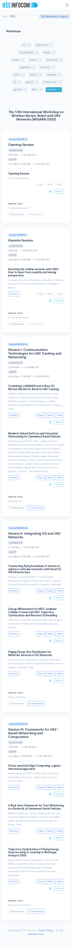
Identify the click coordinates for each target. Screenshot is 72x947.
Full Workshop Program (55, 16)
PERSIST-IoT (49, 82)
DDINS (33, 59)
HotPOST (45, 67)
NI (14, 82)
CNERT (15, 59)
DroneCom (52, 59)
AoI (24, 44)
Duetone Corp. (36, 934)
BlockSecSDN (26, 52)
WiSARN (51, 89)
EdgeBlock (25, 67)
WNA (34, 89)
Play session (37, 214)
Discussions (18, 214)
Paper (40, 184)
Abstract (14, 293)
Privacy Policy (45, 930)
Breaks (47, 52)
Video (59, 184)
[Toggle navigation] (67, 5)
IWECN (33, 74)
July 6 (8, 16)
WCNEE (17, 89)
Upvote (58, 191)
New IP (29, 82)
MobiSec (51, 74)
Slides (50, 184)
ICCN (16, 74)
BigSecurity (41, 44)
